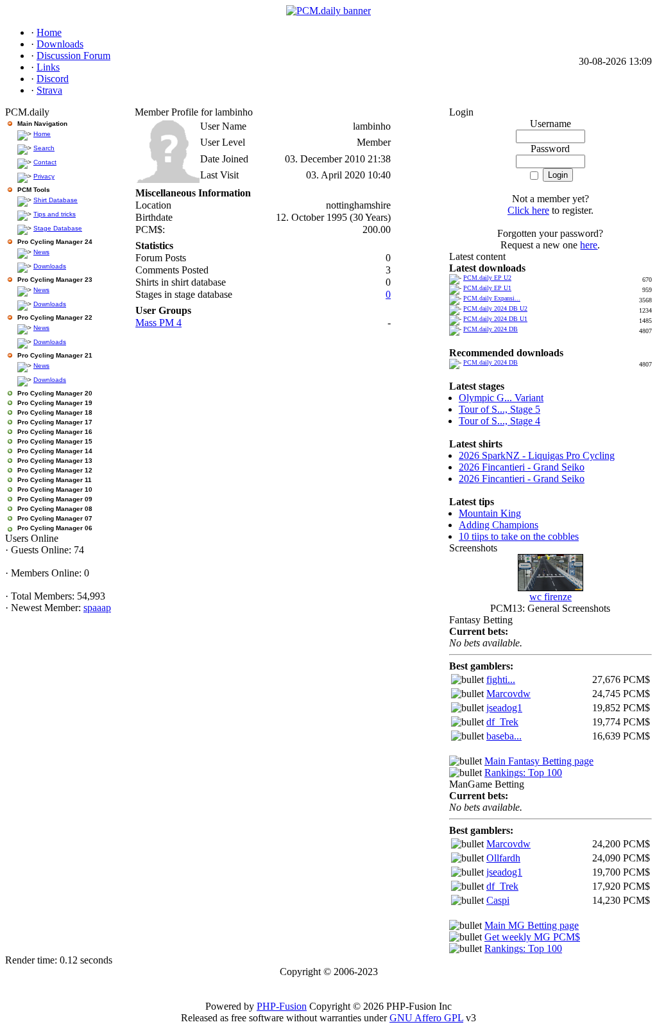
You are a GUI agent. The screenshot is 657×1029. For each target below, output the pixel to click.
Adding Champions (498, 524)
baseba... (504, 736)
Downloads (49, 266)
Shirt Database (55, 199)
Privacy (44, 176)
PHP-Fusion (282, 1006)
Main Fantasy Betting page (538, 761)
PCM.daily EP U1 (487, 287)
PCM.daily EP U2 (487, 277)
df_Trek (502, 721)
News (41, 251)
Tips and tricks (54, 214)
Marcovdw (508, 693)
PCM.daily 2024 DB (490, 329)
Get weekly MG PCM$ (532, 936)
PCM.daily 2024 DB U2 (495, 308)
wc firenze (550, 596)
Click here (528, 210)
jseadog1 (504, 707)
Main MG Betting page (531, 925)
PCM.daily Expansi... (491, 298)
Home (42, 133)
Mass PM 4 (158, 322)
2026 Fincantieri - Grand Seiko (521, 467)
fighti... (500, 679)
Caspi (497, 900)
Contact (44, 162)
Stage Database (57, 228)
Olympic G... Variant (501, 397)
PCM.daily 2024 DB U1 (495, 318)
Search (44, 147)
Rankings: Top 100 (523, 772)
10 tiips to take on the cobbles (519, 536)
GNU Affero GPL (426, 1017)
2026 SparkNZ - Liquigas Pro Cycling (537, 455)
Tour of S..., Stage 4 (499, 420)
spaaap (97, 607)
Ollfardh (503, 857)
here (588, 244)
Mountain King (490, 513)
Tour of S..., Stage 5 (499, 409)
